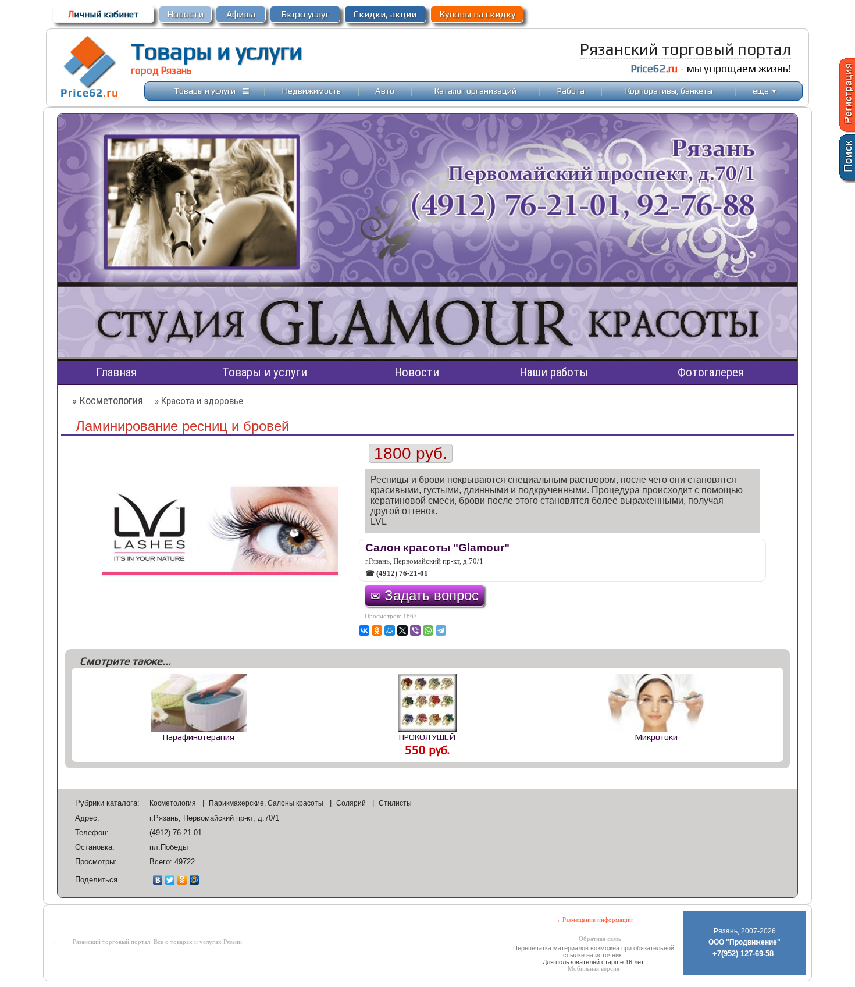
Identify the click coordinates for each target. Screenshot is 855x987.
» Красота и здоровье (199, 401)
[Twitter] (170, 880)
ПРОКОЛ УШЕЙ (427, 737)
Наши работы (553, 372)
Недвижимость (311, 90)
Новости (185, 14)
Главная (116, 372)
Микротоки (656, 737)
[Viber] (415, 630)
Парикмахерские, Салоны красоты (267, 803)
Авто (384, 90)
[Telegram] (441, 630)
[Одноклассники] (182, 880)
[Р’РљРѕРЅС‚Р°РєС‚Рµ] (364, 630)
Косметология (173, 803)
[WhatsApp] (428, 630)
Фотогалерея (711, 372)
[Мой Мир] (194, 880)
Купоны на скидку (477, 14)
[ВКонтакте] (158, 880)
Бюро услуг (305, 14)
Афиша (240, 14)
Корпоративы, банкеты (668, 90)
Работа (571, 90)
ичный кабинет (103, 14)
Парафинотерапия (198, 737)
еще (765, 90)
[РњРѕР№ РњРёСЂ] (389, 630)
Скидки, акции (385, 14)
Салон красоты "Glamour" (437, 547)
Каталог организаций (475, 90)
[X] (402, 630)
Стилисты (395, 803)
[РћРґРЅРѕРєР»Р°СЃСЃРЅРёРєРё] (377, 630)
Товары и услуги (216, 51)
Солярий (352, 803)
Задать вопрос (424, 595)
